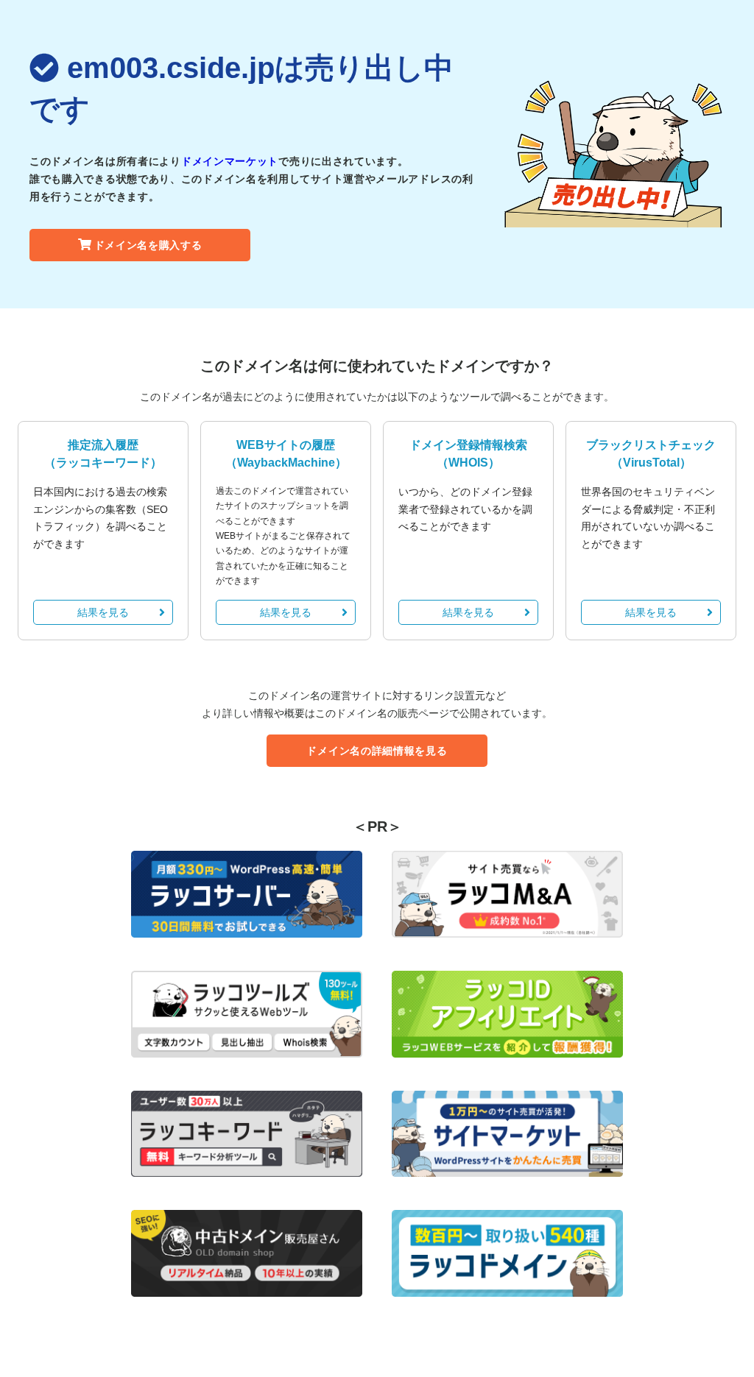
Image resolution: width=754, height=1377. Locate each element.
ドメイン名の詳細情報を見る (376, 751)
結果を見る (103, 612)
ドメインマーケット (229, 161)
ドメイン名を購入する (148, 245)
